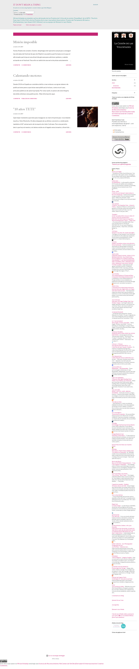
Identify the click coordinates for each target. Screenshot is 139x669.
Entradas (117, 130)
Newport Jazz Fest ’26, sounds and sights (123, 232)
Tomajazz (114, 214)
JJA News (114, 231)
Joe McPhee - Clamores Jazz (120, 547)
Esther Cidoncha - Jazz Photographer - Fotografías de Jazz (122, 544)
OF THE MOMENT (117, 321)
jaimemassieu (115, 515)
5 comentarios (26, 65)
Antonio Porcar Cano (117, 600)
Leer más (68, 65)
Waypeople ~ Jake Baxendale (120, 368)
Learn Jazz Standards (117, 377)
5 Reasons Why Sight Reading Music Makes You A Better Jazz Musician (122, 379)
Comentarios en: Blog (118, 595)
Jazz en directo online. (118, 586)
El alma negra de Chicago (119, 568)
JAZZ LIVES (115, 254)
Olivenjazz (115, 556)
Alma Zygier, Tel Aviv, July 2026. (120, 322)
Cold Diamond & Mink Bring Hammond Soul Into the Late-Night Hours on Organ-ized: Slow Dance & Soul (123, 289)
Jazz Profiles (115, 274)
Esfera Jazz (115, 181)
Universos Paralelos (117, 332)
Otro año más (115, 516)
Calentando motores (27, 75)
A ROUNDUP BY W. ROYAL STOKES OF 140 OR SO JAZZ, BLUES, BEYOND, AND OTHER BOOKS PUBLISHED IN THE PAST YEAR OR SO (123, 531)
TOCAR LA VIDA (116, 402)
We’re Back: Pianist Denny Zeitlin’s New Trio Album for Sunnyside (123, 451)
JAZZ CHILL (115, 286)
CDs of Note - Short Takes (119, 475)
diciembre (116, 85)
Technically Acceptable (118, 414)
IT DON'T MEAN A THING (26, 4)
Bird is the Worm (116, 461)
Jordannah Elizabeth (117, 312)
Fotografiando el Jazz (118, 434)
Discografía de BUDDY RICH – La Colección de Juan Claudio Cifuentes (122, 346)
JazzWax (114, 423)
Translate (29, 14)
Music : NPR (115, 191)
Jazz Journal (115, 203)
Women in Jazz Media (118, 609)
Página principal (17, 25)
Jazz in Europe (116, 300)
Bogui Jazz (115, 504)
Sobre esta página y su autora (33, 25)
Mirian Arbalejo (23, 664)
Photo (113, 446)
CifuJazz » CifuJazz (117, 344)
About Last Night (116, 171)
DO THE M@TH (116, 412)
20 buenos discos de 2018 (119, 486)
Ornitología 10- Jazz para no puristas (122, 579)
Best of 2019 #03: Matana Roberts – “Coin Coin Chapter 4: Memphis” (123, 463)
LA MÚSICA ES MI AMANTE (120, 566)
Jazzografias (115, 605)
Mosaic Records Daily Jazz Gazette (122, 444)
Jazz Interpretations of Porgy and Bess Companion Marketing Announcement (122, 276)
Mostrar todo (91, 34)
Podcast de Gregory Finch (119, 577)
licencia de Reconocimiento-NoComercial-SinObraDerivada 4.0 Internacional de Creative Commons (123, 111)
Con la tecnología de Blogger (56, 655)
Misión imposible (25, 42)
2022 (113, 83)
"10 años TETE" (24, 109)
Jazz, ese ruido (116, 389)
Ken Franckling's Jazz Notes (119, 473)
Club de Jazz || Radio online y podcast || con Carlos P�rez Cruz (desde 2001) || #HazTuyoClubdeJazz (123, 615)
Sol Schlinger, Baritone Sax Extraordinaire (123, 425)
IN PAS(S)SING (116, 182)
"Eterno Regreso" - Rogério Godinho (122, 557)
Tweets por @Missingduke (121, 164)
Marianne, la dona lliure (118, 435)
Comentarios (119, 132)
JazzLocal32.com (116, 367)
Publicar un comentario (29, 98)
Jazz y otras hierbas (117, 495)
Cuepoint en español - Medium (120, 484)
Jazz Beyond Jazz (117, 356)
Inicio (113, 585)
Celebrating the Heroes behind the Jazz (123, 357)
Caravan (114, 242)
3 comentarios (26, 132)
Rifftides (114, 449)
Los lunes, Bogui (116, 505)
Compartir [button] (16, 65)
